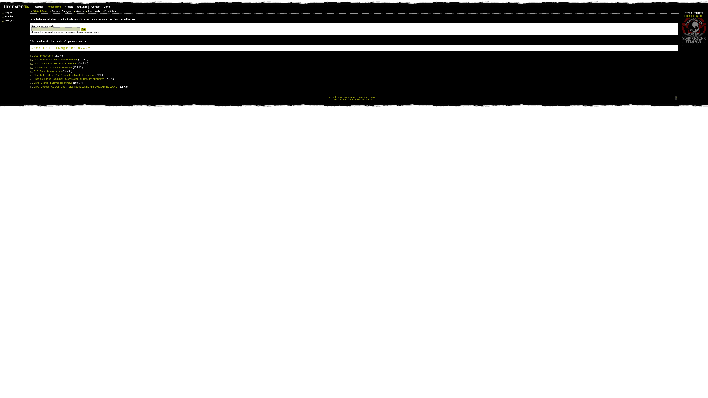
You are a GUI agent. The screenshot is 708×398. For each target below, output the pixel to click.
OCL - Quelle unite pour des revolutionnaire (55, 60)
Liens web (94, 11)
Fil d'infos (110, 11)
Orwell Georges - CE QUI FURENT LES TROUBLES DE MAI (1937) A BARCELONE (75, 87)
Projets (69, 6)
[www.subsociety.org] (694, 25)
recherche (367, 99)
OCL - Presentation (43, 56)
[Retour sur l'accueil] (16, 8)
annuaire (363, 97)
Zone (107, 6)
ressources (343, 97)
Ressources (54, 6)
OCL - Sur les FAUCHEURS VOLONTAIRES (56, 63)
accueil (332, 97)
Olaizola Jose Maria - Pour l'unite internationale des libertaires (65, 75)
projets (353, 97)
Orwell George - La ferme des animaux (53, 83)
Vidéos (80, 11)
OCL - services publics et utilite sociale (53, 67)
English (9, 13)
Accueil (39, 6)
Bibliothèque (40, 11)
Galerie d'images (61, 11)
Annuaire (82, 6)
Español (9, 16)
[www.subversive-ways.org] (694, 39)
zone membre (340, 99)
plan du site (355, 99)
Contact (95, 6)
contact (373, 97)
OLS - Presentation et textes (48, 71)
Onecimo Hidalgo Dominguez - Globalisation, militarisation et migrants (69, 79)
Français (9, 20)
